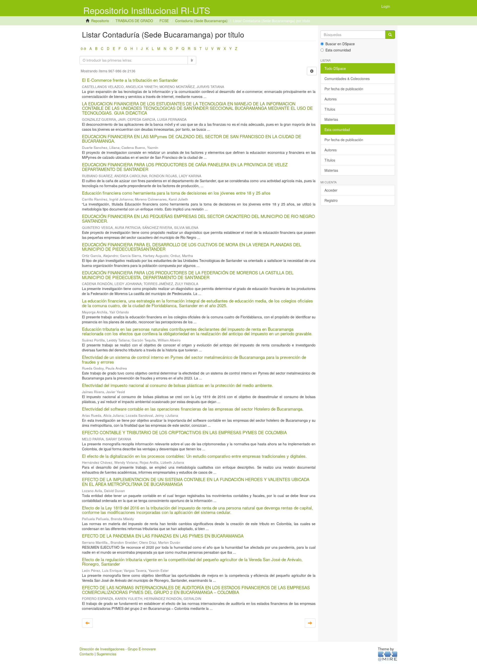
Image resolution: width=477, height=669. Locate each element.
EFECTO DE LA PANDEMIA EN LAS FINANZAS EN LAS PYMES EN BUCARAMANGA (162, 536)
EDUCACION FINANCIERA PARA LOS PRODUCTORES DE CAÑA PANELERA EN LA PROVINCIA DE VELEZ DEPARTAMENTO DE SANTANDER (184, 166)
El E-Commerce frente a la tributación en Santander (130, 80)
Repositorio (100, 20)
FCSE (164, 20)
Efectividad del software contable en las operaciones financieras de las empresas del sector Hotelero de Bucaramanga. (193, 409)
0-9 (83, 48)
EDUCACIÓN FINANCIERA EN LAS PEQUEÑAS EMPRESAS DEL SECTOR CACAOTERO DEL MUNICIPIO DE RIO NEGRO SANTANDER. (198, 218)
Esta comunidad (338, 49)
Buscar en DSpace (340, 43)
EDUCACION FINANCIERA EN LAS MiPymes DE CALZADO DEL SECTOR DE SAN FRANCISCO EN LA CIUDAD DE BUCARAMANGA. (191, 138)
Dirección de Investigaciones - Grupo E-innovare (118, 648)
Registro (331, 200)
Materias (331, 119)
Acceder (330, 190)
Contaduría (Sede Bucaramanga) (201, 20)
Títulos (329, 109)
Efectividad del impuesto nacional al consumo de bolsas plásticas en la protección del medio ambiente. (177, 385)
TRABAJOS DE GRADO (134, 20)
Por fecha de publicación (343, 88)
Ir (192, 60)
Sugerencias (106, 653)
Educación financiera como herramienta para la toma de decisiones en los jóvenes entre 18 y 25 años (176, 193)
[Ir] (390, 34)
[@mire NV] (388, 656)
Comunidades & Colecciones (347, 78)
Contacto (87, 653)
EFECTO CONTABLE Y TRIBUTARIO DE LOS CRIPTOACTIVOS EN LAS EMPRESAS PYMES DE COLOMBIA (184, 432)
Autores (330, 98)
